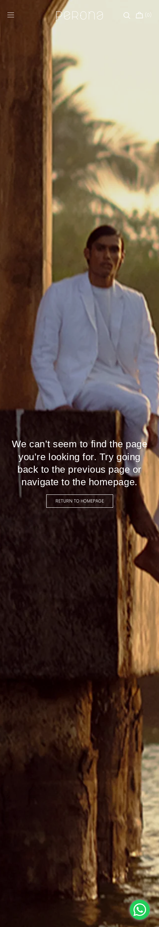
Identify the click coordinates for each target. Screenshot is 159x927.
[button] (127, 15)
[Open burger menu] (10, 15)
